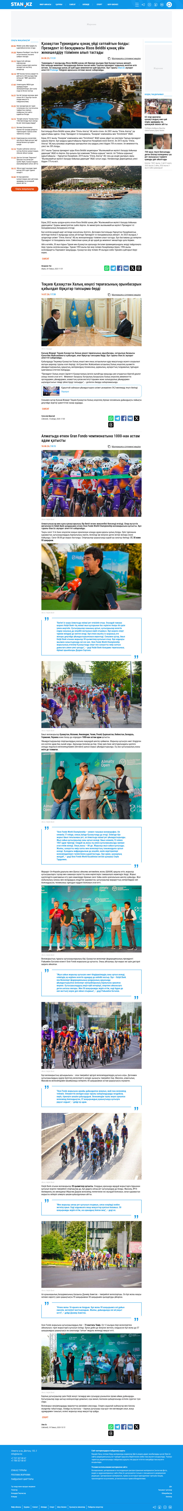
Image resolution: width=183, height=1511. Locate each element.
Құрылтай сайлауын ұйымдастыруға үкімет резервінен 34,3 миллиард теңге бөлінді (99, 388)
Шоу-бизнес (113, 4)
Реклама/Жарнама (20, 1475)
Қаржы (59, 4)
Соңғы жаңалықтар (25, 189)
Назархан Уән (46, 266)
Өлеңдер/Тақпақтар (18, 1493)
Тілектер (14, 1490)
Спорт (99, 4)
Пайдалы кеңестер (95, 1507)
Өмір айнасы (45, 4)
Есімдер (14, 1497)
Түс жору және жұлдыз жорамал (23, 1487)
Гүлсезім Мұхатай (48, 416)
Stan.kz (121, 67)
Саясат (72, 4)
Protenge (54, 70)
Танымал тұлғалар (165, 1490)
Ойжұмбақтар (167, 1493)
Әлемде (86, 4)
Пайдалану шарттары (22, 1479)
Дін (170, 1487)
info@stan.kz (16, 1454)
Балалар (169, 1497)
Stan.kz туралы (19, 1470)
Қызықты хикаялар (77, 1507)
